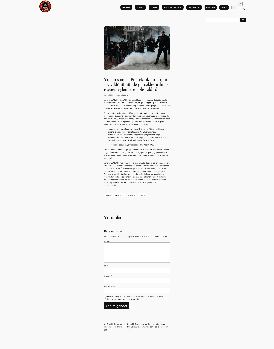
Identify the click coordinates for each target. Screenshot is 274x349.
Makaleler (126, 7)
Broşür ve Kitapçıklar (173, 7)
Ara (207, 16)
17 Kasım (108, 195)
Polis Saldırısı (119, 195)
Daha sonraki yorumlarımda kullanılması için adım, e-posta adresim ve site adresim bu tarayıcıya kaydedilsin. (136, 297)
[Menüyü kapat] (240, 4)
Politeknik (131, 195)
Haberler (125, 95)
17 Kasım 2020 (147, 145)
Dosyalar (140, 7)
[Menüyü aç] (233, 7)
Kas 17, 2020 (108, 95)
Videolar (154, 7)
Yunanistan (142, 195)
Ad (106, 266)
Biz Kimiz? (210, 7)
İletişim (224, 7)
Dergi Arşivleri (194, 7)
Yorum (107, 241)
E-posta (108, 276)
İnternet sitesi (109, 286)
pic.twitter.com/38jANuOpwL (142, 140)
